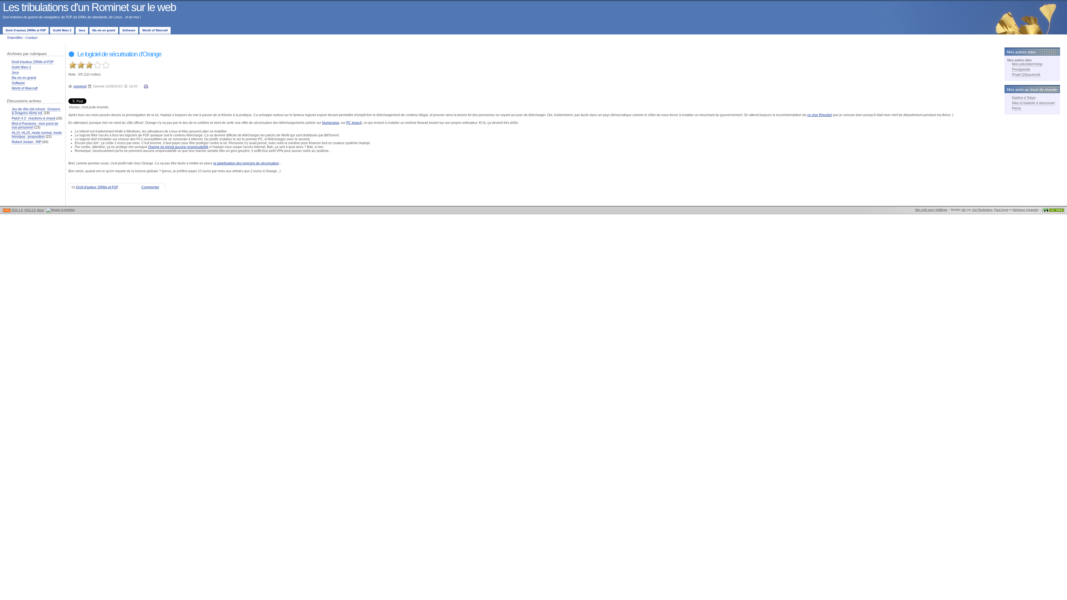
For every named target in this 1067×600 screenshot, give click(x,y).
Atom (40, 210)
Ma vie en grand (103, 30)
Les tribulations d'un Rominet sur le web (89, 7)
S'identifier (15, 38)
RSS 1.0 (17, 210)
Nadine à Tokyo (1024, 98)
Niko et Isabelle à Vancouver (1033, 103)
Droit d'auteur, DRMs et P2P (26, 30)
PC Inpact (353, 123)
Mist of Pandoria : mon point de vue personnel (35, 125)
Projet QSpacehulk (1026, 75)
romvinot (79, 86)
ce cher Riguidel (819, 115)
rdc (963, 209)
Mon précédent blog (1027, 64)
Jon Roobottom (982, 209)
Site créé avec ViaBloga (931, 209)
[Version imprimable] (146, 87)
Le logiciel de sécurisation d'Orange (118, 54)
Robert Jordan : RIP (26, 142)
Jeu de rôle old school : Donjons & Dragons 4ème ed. (36, 111)
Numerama (330, 123)
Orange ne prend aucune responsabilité (178, 147)
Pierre (1016, 108)
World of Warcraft (155, 30)
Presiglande (1021, 69)
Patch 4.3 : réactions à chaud (33, 118)
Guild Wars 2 (62, 30)
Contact (31, 38)
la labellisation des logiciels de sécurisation (246, 163)
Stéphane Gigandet (1025, 209)
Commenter (150, 187)
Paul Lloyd (1001, 209)
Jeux (81, 30)
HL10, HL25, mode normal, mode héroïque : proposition (37, 135)
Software (128, 30)
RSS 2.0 (30, 210)
